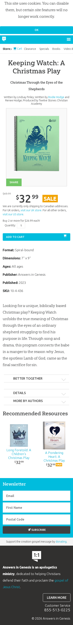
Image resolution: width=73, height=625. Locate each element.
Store (6, 48)
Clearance (30, 48)
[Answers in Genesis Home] (12, 39)
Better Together (27, 378)
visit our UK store (31, 210)
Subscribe (38, 529)
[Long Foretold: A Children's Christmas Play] (19, 435)
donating (61, 541)
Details (19, 393)
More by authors (28, 401)
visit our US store (13, 214)
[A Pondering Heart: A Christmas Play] (54, 435)
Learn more (56, 597)
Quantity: (10, 225)
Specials (44, 48)
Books (56, 48)
